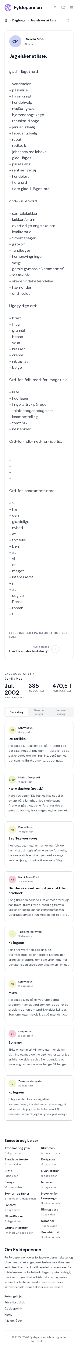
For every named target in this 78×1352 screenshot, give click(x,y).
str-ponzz (24, 1031)
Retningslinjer (14, 1296)
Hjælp (8, 1315)
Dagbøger (19, 20)
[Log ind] (55, 7)
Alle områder (13, 1321)
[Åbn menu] (71, 7)
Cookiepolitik (14, 1308)
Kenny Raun (25, 727)
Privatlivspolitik (15, 1302)
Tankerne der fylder (30, 931)
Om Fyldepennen (23, 1250)
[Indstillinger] (63, 7)
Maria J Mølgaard (29, 777)
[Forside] (6, 20)
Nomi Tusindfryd (28, 877)
